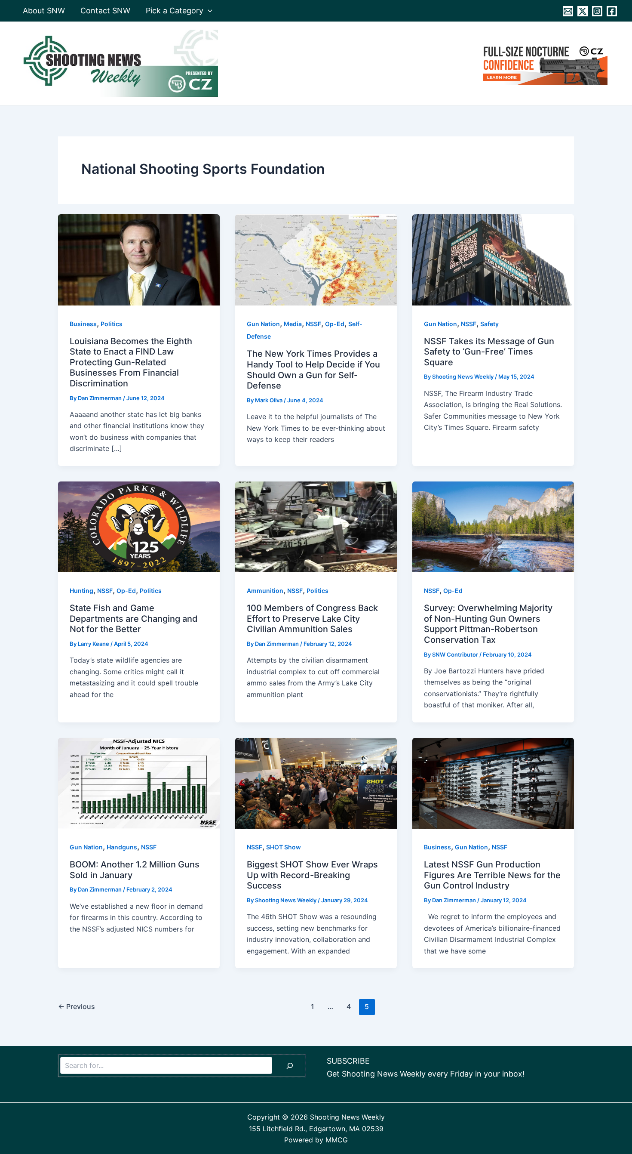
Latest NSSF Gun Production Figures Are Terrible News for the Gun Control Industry (492, 875)
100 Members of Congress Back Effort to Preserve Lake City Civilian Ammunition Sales (312, 618)
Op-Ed (334, 323)
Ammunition (265, 590)
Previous (76, 1006)
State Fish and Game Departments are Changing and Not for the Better (134, 618)
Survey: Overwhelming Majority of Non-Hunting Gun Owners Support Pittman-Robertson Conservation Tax (488, 624)
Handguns (122, 847)
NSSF (313, 323)
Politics (112, 323)
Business (83, 323)
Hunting (81, 590)
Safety (489, 323)
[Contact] (568, 11)
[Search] (289, 1066)
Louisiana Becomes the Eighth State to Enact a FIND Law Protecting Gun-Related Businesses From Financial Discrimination (131, 362)
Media (293, 323)
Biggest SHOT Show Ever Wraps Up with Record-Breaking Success (312, 875)
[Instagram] (597, 11)
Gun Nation (263, 323)
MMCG (336, 1139)
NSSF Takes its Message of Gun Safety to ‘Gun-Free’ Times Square (489, 351)
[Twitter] (582, 11)
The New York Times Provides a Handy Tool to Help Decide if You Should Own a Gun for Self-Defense (313, 370)
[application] (207, 11)
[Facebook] (612, 11)
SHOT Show (283, 847)
